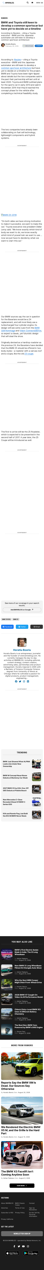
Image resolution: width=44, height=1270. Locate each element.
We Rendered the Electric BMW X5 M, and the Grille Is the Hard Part (21, 1130)
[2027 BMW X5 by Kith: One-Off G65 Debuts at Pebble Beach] (36, 786)
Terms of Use (20, 1208)
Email (37, 627)
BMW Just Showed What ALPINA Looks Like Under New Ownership (16, 763)
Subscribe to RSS (7, 1212)
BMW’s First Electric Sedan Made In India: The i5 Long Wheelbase (26, 952)
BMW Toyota (6, 619)
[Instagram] (24, 681)
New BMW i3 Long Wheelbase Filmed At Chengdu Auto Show (28, 966)
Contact (32, 1203)
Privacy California (7, 1219)
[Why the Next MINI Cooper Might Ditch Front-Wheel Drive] (6, 980)
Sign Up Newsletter (33, 1209)
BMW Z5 (15, 619)
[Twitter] (20, 681)
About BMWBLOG (7, 1203)
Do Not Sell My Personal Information (34, 1214)
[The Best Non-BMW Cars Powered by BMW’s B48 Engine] (6, 1025)
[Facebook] (16, 681)
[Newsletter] (32, 3)
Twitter (23, 627)
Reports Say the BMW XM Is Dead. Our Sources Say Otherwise (18, 1085)
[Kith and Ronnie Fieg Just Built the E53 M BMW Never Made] (36, 811)
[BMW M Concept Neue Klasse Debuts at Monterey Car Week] (36, 773)
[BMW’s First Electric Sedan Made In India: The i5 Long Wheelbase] (6, 950)
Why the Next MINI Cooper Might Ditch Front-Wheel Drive (28, 981)
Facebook (8, 627)
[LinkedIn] (28, 681)
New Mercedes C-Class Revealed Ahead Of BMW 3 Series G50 (14, 802)
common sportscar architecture (16, 68)
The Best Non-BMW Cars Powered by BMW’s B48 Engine (29, 1026)
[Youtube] (24, 1247)
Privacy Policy (20, 1212)
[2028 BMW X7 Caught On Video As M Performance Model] (6, 995)
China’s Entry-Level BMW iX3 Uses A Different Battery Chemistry (28, 1011)
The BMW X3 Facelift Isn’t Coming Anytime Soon (17, 1173)
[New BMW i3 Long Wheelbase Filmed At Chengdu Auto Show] (6, 965)
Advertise (4, 1208)
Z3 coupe (28, 353)
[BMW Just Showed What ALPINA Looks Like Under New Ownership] (36, 760)
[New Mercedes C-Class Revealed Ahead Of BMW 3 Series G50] (36, 799)
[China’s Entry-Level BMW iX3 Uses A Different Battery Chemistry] (6, 1009)
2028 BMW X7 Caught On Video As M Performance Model (29, 996)
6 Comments (39, 45)
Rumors (4, 18)
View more (21, 1186)
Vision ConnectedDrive (30, 330)
